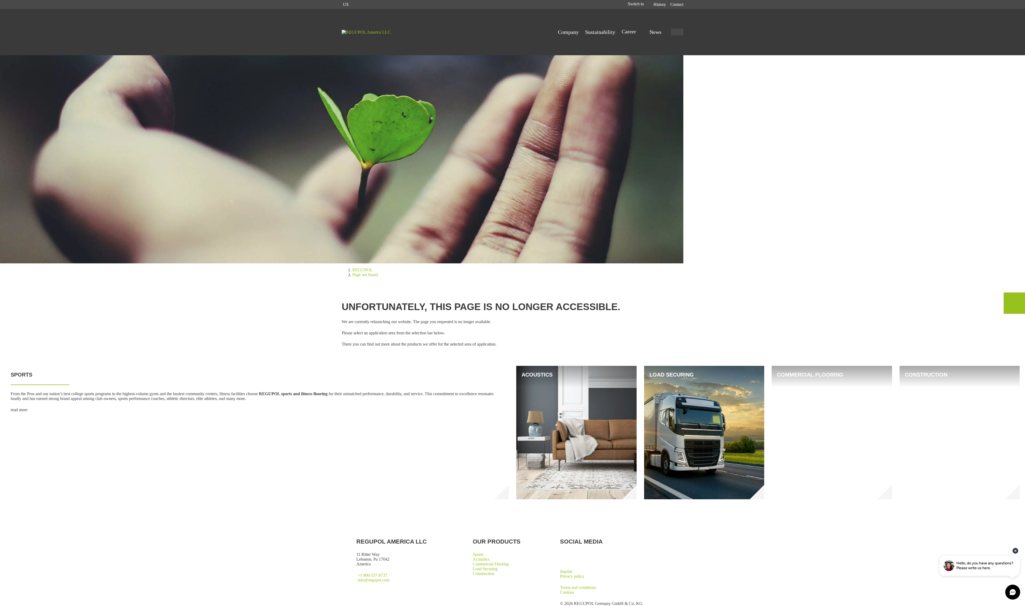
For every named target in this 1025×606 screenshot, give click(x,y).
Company (568, 32)
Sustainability (600, 32)
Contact (676, 4)
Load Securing (485, 569)
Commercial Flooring (491, 564)
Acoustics (481, 559)
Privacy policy (572, 576)
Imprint (566, 571)
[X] (562, 554)
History (659, 4)
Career (629, 31)
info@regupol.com (373, 580)
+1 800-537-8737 (372, 575)
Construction (483, 573)
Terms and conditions (578, 587)
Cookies (567, 592)
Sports (478, 554)
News (655, 32)
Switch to (636, 4)
